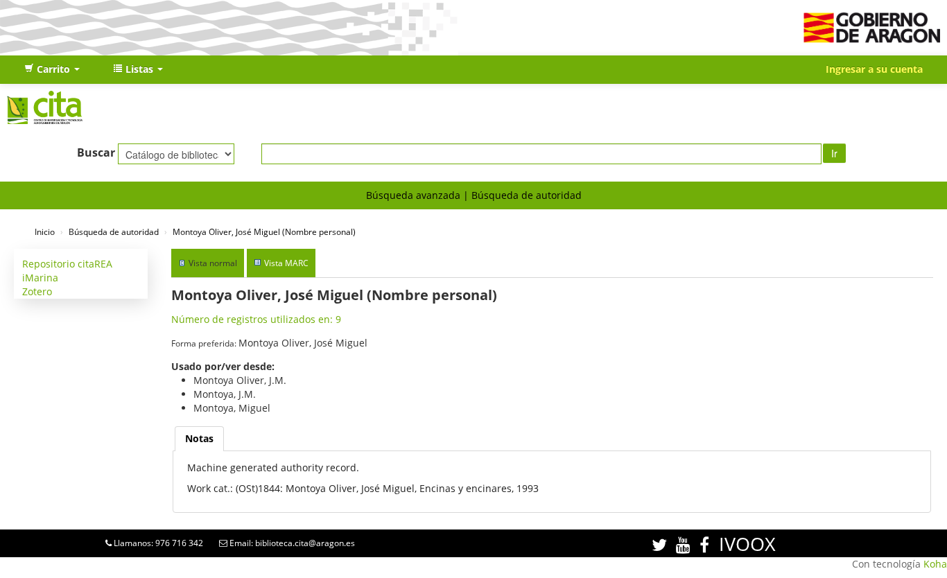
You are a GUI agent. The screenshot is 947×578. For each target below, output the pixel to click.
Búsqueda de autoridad (526, 195)
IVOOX (747, 544)
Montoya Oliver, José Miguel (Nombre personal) (264, 231)
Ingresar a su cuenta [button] (874, 69)
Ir (834, 153)
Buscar (96, 152)
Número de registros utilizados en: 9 (256, 319)
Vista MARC (286, 263)
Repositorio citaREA (67, 263)
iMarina (40, 277)
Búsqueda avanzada (413, 195)
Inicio (45, 231)
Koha (935, 563)
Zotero (37, 291)
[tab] (199, 438)
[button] (52, 69)
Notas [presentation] (199, 438)
